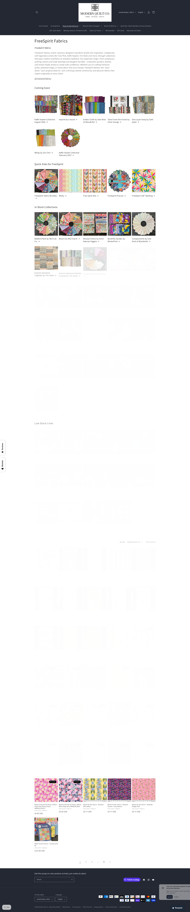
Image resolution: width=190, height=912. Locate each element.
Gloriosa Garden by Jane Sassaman (118, 455)
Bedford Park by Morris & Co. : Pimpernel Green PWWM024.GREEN (94, 611)
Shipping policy (98, 907)
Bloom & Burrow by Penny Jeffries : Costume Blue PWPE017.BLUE (46, 690)
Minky (61, 195)
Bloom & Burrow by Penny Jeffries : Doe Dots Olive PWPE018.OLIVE (94, 690)
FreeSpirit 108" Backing (142, 195)
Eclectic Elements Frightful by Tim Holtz (44, 273)
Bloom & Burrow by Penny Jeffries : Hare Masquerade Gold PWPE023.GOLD (70, 728)
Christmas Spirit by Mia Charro (69, 455)
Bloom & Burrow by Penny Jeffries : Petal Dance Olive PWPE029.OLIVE (143, 727)
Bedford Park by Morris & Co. (45, 239)
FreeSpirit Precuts (115, 195)
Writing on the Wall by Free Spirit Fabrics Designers (117, 526)
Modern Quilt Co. (44, 907)
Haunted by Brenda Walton (91, 309)
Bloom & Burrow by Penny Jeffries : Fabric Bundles (143, 690)
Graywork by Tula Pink (69, 308)
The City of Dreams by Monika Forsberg (93, 379)
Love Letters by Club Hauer (68, 342)
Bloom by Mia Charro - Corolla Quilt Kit (46, 845)
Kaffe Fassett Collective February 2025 (45, 342)
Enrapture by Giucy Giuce (94, 272)
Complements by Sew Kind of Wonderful (141, 239)
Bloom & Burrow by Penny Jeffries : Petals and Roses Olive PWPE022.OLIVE (46, 767)
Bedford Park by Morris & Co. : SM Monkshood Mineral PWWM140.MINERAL (118, 612)
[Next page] (109, 861)
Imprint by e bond (67, 119)
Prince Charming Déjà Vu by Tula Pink (45, 379)
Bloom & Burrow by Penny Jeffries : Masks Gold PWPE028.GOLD (119, 727)
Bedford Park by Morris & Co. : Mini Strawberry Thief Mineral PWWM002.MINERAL (46, 612)
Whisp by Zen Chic (43, 152)
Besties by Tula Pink (43, 454)
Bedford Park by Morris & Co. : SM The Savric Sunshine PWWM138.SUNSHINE (142, 612)
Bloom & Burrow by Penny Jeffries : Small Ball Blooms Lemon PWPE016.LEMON (94, 767)
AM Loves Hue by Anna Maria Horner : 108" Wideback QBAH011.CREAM (46, 572)
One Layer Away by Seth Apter (142, 120)
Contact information (111, 907)
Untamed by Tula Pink (117, 378)
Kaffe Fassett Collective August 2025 (142, 309)
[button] (37, 12)
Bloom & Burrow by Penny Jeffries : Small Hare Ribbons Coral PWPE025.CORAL (143, 767)
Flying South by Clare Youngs (117, 273)
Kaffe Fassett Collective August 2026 (45, 120)
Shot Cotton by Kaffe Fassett (68, 379)
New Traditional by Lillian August (119, 342)
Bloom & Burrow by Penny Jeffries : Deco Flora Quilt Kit (70, 690)
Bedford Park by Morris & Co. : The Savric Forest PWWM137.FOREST (46, 651)
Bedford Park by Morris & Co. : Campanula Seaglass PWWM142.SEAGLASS (68, 573)
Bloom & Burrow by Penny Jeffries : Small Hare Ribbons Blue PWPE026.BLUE (119, 767)
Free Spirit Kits (89, 195)
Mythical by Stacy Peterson (91, 488)
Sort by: (122, 542)
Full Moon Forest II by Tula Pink (44, 309)
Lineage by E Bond (43, 487)
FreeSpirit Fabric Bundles (46, 195)
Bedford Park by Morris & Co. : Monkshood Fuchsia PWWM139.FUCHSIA (68, 612)
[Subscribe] (71, 879)
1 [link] (80, 862)
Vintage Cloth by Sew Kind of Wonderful (95, 524)
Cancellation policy (125, 907)
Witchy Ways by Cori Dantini (140, 379)
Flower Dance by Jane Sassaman (93, 455)
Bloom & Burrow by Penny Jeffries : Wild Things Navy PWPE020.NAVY (70, 805)
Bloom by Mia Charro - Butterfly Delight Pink (142, 805)
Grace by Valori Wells (141, 454)
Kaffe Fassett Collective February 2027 (69, 153)
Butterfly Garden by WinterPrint (116, 239)
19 (104, 862)
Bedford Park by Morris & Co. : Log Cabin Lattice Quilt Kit (119, 572)
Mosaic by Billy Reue (68, 487)
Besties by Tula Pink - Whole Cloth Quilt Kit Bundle (119, 651)
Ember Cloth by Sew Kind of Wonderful (94, 120)
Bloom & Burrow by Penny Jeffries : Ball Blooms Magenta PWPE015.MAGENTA (143, 652)
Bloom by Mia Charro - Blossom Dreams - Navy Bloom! (118, 805)
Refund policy (66, 907)
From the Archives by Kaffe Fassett (141, 273)
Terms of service (87, 907)
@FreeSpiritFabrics (43, 78)
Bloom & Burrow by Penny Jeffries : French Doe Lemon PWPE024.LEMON (46, 727)
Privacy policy (76, 907)
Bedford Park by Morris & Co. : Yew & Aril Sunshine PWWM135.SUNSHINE (70, 651)
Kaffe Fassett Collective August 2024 (118, 309)
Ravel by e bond (139, 487)
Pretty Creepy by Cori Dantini (117, 488)
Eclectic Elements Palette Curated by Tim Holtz (70, 273)
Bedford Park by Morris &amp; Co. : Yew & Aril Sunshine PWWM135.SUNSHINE (94, 652)
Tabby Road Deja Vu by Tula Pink (69, 524)
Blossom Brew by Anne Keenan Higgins (93, 239)
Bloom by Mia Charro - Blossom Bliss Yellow (93, 805)
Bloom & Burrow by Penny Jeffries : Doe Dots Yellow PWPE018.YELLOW (119, 690)
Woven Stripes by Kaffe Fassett (45, 412)
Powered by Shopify (54, 907)
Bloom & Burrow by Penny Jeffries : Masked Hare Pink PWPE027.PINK (94, 727)
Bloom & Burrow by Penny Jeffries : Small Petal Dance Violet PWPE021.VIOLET (46, 806)
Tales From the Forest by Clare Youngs (119, 120)
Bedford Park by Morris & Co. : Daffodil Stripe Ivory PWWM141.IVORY (92, 573)
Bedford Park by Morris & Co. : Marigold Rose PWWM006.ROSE (142, 572)
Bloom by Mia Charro (68, 238)
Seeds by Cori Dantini (44, 523)
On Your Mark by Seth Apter (141, 342)
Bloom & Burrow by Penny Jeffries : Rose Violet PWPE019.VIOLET (70, 766)
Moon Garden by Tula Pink (95, 341)
